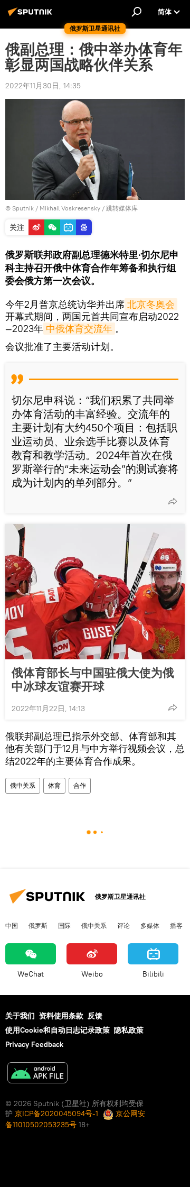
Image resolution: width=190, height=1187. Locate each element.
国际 (64, 925)
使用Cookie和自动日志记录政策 (57, 1030)
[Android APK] (37, 1074)
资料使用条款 (61, 1015)
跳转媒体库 (122, 208)
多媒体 (149, 925)
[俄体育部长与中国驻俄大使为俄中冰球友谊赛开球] (95, 591)
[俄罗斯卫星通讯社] (31, 16)
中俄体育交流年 (79, 329)
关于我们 (20, 1015)
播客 (176, 925)
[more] (172, 501)
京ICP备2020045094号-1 (56, 1113)
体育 (54, 785)
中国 (11, 925)
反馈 (95, 1015)
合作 (79, 785)
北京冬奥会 (151, 304)
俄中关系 (22, 785)
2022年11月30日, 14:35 (43, 85)
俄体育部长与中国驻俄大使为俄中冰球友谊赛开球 (93, 679)
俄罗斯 (38, 925)
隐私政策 (129, 1030)
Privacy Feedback (34, 1044)
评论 (123, 925)
